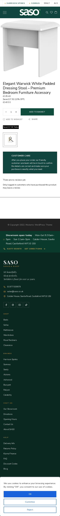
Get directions (33, 249)
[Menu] (4, 12)
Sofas (6, 325)
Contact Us (8, 424)
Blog (5, 469)
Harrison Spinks (16, 3)
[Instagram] (13, 305)
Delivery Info (9, 443)
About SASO (9, 429)
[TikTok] (26, 305)
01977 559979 (14, 249)
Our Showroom (10, 409)
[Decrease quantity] (5, 111)
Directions (8, 414)
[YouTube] (19, 305)
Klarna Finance (9, 453)
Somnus (35, 3)
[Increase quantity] (17, 111)
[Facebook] (6, 305)
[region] (30, 496)
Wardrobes (8, 335)
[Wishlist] (51, 12)
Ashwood (7, 380)
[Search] (47, 12)
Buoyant (7, 385)
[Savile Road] (10, 140)
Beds (5, 320)
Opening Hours (10, 419)
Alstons (6, 374)
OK (30, 494)
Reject (30, 509)
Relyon (6, 390)
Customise (30, 502)
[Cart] (55, 12)
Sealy (47, 3)
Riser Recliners (10, 340)
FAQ (5, 458)
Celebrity (7, 395)
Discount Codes (10, 464)
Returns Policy (9, 448)
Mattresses (8, 330)
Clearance (7, 345)
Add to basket (37, 112)
